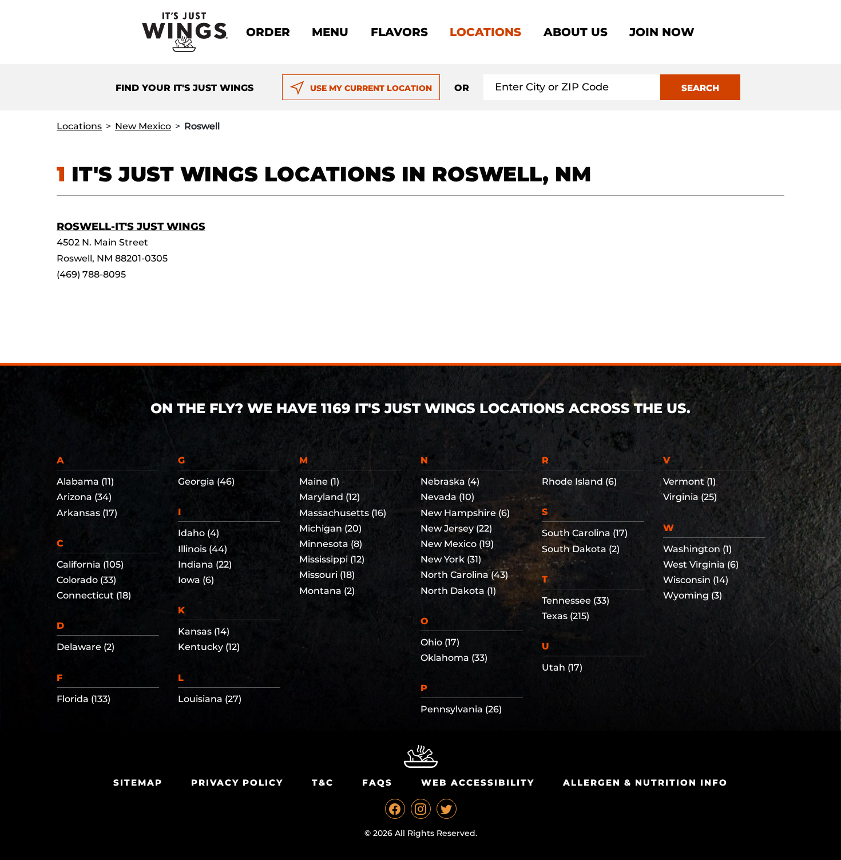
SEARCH (700, 87)
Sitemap (137, 782)
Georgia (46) (206, 481)
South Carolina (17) (585, 533)
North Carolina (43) (464, 574)
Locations (485, 32)
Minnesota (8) (330, 543)
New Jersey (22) (456, 528)
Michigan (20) (330, 528)
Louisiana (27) (209, 698)
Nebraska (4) (449, 481)
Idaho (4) (198, 533)
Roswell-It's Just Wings (131, 226)
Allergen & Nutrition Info (645, 782)
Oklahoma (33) (453, 657)
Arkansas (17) (87, 513)
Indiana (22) (205, 564)
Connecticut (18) (94, 595)
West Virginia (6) (701, 564)
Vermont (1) (689, 481)
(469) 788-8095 (91, 274)
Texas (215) (565, 616)
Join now (662, 32)
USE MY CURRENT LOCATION (371, 88)
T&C (323, 782)
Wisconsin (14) (695, 579)
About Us (576, 32)
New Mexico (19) (457, 543)
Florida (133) (83, 698)
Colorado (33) (86, 579)
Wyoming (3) (692, 595)
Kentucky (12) (209, 646)
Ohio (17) (439, 642)
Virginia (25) (690, 497)
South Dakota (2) (581, 549)
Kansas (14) (203, 631)
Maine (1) (319, 481)
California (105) (90, 564)
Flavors (399, 32)
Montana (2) (327, 590)
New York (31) (450, 559)
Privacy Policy (237, 782)
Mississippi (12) (331, 559)
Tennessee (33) (575, 600)
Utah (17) (562, 667)
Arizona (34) (84, 497)
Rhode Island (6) (579, 481)
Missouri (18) (327, 574)
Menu (330, 32)
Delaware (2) (85, 646)
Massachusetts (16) (342, 513)
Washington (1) (697, 549)
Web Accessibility (477, 782)
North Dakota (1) (458, 590)
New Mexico (143, 126)
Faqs (377, 782)
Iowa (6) (196, 579)
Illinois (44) (202, 549)
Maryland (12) (329, 497)
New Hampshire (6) (465, 513)
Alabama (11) (85, 481)
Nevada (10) (447, 497)
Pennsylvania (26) (461, 709)
